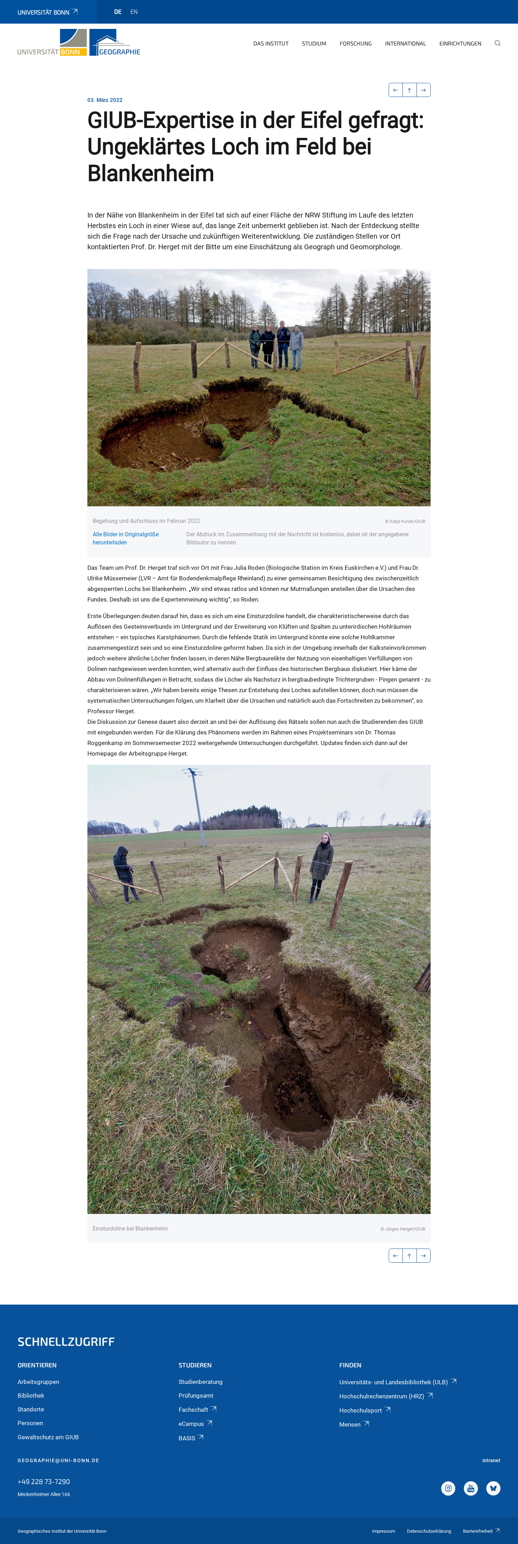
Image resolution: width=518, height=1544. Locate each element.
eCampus (191, 1423)
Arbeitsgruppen (38, 1381)
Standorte (31, 1409)
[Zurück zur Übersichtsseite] (409, 90)
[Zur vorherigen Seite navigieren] (396, 90)
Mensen (349, 1424)
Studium (314, 43)
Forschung (356, 43)
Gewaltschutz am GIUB (48, 1437)
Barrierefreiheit (478, 1531)
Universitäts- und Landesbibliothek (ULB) (393, 1382)
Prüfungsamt (196, 1395)
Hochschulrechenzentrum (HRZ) (381, 1396)
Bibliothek (31, 1395)
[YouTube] (471, 1489)
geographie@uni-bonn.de (58, 1460)
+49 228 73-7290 (44, 1481)
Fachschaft (193, 1409)
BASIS (187, 1438)
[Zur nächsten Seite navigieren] (424, 90)
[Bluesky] (493, 1489)
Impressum (383, 1531)
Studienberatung (201, 1381)
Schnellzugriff (66, 1341)
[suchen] (494, 48)
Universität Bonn (43, 12)
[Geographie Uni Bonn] (79, 42)
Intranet (491, 1460)
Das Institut (271, 43)
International (405, 43)
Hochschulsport (360, 1410)
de (118, 11)
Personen (30, 1423)
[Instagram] (448, 1489)
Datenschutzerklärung (429, 1531)
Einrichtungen (460, 43)
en (134, 11)
